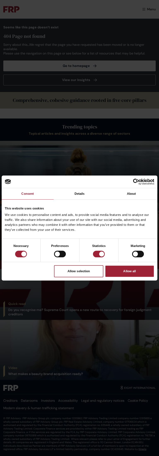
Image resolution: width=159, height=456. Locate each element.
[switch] (60, 254)
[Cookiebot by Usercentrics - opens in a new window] (136, 182)
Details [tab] (80, 193)
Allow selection (78, 271)
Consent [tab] (27, 193)
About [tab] (131, 193)
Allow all (129, 271)
